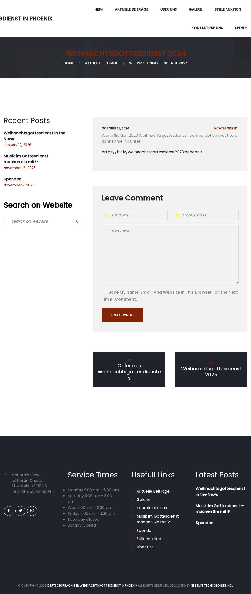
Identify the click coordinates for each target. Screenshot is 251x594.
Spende (241, 27)
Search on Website (38, 205)
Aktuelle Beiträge (131, 9)
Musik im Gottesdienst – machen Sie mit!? (28, 159)
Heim (99, 9)
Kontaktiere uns (207, 27)
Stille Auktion (228, 9)
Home (68, 63)
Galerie (195, 9)
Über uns (168, 9)
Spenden (12, 179)
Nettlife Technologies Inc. (212, 585)
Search (76, 221)
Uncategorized (225, 128)
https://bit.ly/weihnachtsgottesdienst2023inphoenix (152, 152)
